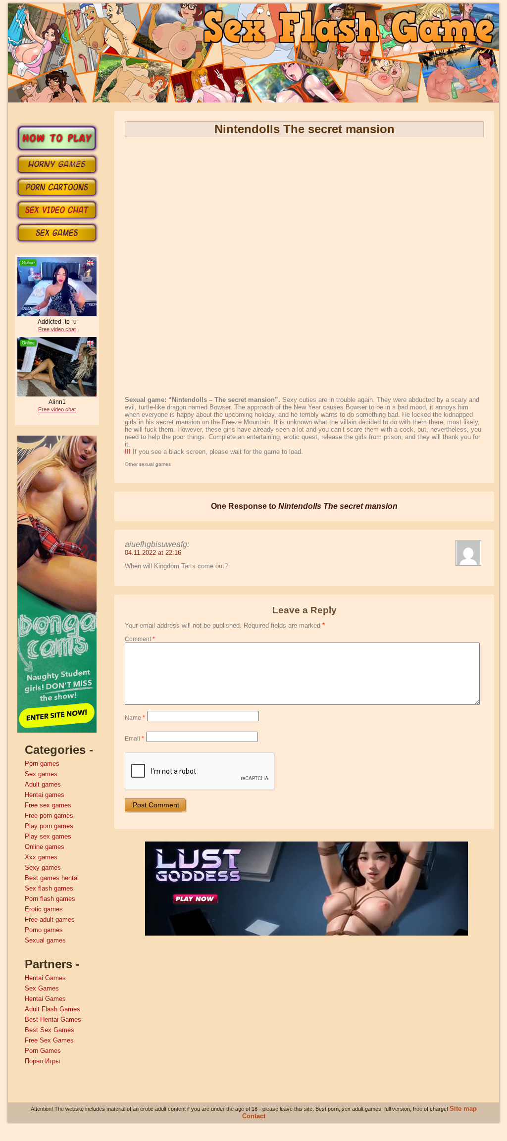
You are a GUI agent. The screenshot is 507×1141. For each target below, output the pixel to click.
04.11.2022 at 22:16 (153, 552)
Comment (140, 639)
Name (135, 717)
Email (134, 738)
